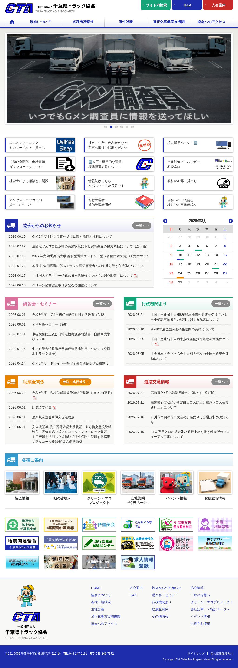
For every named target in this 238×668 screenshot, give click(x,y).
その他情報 (160, 616)
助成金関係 (160, 609)
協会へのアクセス (211, 22)
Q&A (188, 5)
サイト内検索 (156, 5)
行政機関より (162, 602)
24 (180, 273)
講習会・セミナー (165, 595)
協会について (40, 22)
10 (180, 255)
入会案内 (219, 5)
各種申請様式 (83, 22)
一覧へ (140, 225)
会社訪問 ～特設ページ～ (210, 609)
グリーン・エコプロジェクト (212, 602)
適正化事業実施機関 (169, 22)
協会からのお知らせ (166, 588)
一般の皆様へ (200, 595)
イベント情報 (200, 616)
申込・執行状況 (74, 382)
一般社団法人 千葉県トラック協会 (50, 8)
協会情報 (197, 588)
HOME (12, 22)
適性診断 (126, 22)
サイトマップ (196, 653)
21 (216, 264)
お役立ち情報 (200, 623)
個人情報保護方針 (222, 653)
